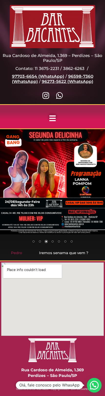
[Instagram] (46, 95)
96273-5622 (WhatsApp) (67, 81)
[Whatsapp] (59, 95)
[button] (94, 385)
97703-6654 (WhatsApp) (38, 76)
